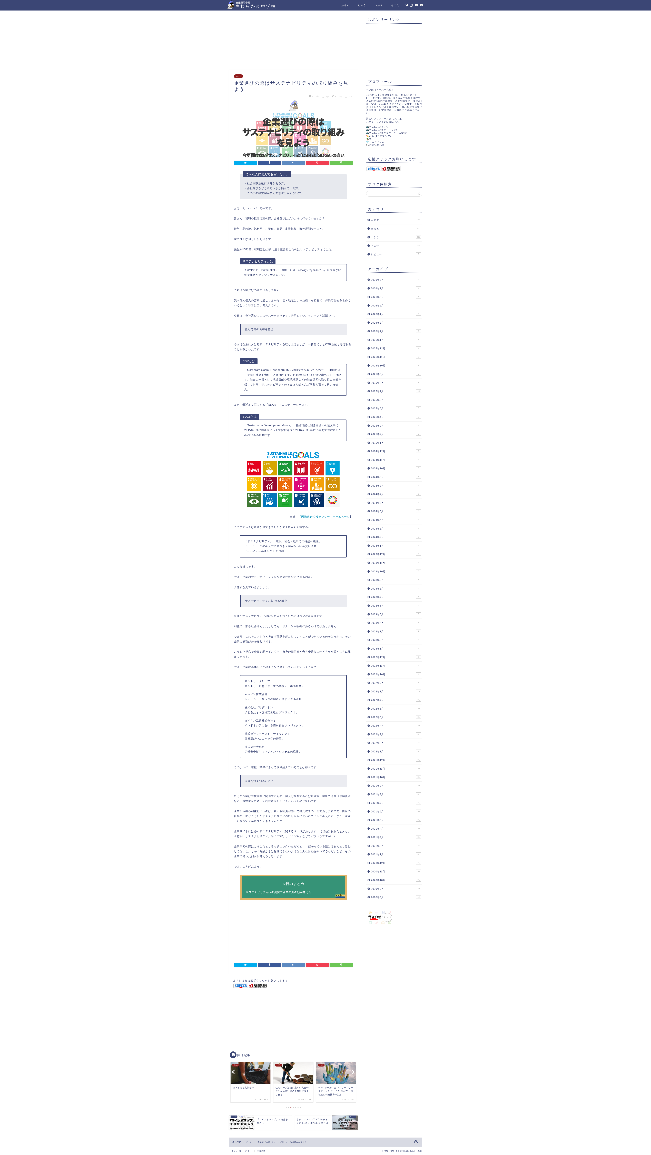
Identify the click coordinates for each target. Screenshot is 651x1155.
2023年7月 (395, 597)
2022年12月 (395, 657)
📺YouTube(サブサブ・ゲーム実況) (386, 133)
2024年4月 (395, 520)
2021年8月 (395, 794)
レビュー (395, 254)
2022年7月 (395, 700)
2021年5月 (395, 820)
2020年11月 (395, 871)
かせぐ (345, 5)
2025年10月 (395, 365)
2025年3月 (395, 425)
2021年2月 (395, 845)
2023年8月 (395, 588)
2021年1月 (395, 854)
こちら (396, 118)
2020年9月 (395, 888)
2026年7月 (395, 288)
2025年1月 (395, 442)
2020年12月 (395, 863)
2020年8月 (395, 897)
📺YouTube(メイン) (378, 127)
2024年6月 (395, 502)
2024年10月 (395, 468)
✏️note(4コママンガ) (378, 136)
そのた (395, 5)
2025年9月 (395, 374)
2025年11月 (395, 357)
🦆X (368, 139)
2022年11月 (395, 665)
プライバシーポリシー (242, 1151)
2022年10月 (395, 674)
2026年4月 (395, 314)
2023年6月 (395, 605)
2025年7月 (395, 391)
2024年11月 (395, 460)
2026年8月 (395, 279)
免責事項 (261, 1151)
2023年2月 (395, 640)
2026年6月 (395, 297)
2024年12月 (395, 451)
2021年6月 (395, 811)
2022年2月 (395, 742)
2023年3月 (395, 631)
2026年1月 (395, 339)
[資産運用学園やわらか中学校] (261, 7)
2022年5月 (395, 717)
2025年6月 (395, 400)
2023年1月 (395, 648)
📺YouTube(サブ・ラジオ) (381, 130)
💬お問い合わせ (375, 145)
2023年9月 (395, 580)
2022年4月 (395, 725)
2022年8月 (395, 691)
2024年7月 (395, 494)
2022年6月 (395, 708)
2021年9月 (395, 785)
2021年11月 (395, 768)
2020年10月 (395, 880)
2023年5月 (395, 614)
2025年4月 (395, 417)
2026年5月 (395, 305)
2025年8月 (395, 382)
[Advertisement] (293, 41)
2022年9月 (395, 682)
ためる (362, 5)
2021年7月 (395, 803)
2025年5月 (395, 408)
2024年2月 (395, 537)
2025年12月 (395, 348)
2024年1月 (395, 545)
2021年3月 (395, 837)
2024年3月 (395, 528)
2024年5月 (395, 511)
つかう (378, 5)
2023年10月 (395, 571)
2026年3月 (395, 322)
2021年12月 (395, 760)
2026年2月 (395, 331)
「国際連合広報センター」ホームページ (324, 516)
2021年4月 (395, 828)
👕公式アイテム (375, 142)
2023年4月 (395, 622)
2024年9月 (395, 477)
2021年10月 (395, 777)
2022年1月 (395, 751)
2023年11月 (395, 562)
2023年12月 (395, 554)
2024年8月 (395, 485)
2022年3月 (395, 734)
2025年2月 (395, 434)
